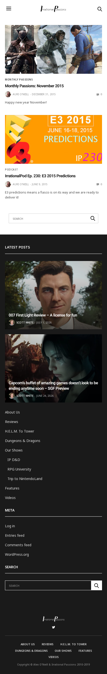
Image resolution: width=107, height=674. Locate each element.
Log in (10, 526)
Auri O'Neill (21, 94)
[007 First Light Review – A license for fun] (53, 295)
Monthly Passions (19, 79)
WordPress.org (17, 554)
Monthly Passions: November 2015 (34, 86)
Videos (10, 497)
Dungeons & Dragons (22, 440)
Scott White (24, 322)
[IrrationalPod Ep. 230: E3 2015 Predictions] (53, 139)
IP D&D (13, 459)
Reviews (11, 421)
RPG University (19, 469)
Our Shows (14, 450)
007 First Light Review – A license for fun (43, 315)
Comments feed (18, 544)
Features (12, 488)
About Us (12, 412)
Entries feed (14, 535)
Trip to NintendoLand (24, 478)
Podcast (11, 169)
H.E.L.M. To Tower (19, 431)
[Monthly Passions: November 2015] (53, 49)
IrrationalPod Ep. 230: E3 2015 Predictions (40, 176)
